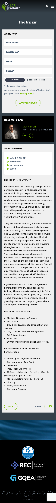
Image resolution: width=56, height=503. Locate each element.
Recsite (30, 499)
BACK (11, 406)
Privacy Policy (27, 93)
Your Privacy (28, 496)
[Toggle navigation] (52, 6)
